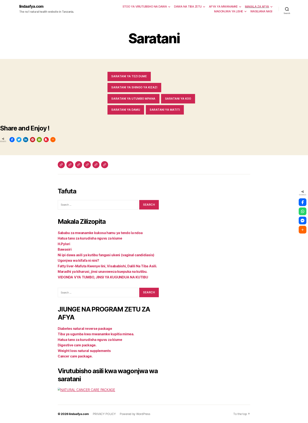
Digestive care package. (77, 345)
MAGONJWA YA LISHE (228, 11)
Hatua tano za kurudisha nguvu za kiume (90, 238)
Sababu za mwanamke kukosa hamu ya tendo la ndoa (100, 233)
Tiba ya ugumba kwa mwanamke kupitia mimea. (96, 334)
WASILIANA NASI (261, 11)
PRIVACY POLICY (104, 414)
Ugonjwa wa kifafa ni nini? (78, 260)
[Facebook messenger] (302, 220)
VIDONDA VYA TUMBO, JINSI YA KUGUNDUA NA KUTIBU (103, 277)
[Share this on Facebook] (12, 139)
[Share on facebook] (302, 202)
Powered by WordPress (135, 414)
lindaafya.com (31, 6)
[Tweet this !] (18, 139)
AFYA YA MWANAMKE (223, 6)
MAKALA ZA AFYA (257, 6)
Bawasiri (65, 249)
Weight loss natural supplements (84, 351)
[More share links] (53, 139)
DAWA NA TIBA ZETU (188, 6)
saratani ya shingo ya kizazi (134, 87)
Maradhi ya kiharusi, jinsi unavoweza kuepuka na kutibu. (102, 272)
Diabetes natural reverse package (85, 329)
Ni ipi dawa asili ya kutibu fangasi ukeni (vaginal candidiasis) (106, 255)
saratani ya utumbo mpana (133, 98)
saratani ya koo (178, 98)
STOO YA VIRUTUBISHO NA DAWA (145, 6)
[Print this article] (39, 139)
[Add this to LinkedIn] (25, 139)
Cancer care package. (75, 356)
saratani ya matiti (165, 109)
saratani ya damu (125, 109)
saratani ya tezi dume (129, 76)
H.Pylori (64, 244)
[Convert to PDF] (46, 139)
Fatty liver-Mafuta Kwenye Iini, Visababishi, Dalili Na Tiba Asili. (107, 266)
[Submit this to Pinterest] (32, 139)
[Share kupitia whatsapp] (302, 211)
